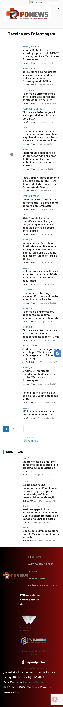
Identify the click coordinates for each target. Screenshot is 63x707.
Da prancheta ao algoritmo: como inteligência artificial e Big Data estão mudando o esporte (40, 466)
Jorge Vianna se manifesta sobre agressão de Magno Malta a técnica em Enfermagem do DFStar (39, 76)
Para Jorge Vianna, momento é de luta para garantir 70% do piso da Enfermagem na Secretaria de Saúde (40, 182)
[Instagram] (45, 25)
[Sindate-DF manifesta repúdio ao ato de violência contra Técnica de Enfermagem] (12, 372)
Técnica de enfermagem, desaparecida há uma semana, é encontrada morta (40, 315)
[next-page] (21, 429)
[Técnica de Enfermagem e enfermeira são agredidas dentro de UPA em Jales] (12, 95)
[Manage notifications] (55, 699)
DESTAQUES (27, 149)
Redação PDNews (29, 63)
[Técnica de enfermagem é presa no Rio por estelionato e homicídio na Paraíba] (12, 295)
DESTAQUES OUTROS (32, 109)
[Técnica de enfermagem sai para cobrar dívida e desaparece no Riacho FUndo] (12, 332)
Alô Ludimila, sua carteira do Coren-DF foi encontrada (40, 413)
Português (38, 2)
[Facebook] (40, 25)
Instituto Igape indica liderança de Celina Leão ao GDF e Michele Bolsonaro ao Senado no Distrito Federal (40, 514)
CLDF (24, 174)
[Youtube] (56, 25)
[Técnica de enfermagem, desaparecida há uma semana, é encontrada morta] (12, 313)
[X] (51, 25)
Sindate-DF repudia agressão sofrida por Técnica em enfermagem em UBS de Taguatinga (40, 354)
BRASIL (25, 127)
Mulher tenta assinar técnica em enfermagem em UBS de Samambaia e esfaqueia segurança (40, 276)
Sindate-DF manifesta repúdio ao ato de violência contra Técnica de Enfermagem (39, 375)
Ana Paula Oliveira (30, 362)
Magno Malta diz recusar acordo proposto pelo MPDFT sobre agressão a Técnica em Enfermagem (40, 55)
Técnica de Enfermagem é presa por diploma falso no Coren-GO (39, 115)
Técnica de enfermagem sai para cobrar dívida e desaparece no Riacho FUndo (40, 333)
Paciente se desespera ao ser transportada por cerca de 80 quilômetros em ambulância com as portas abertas (39, 159)
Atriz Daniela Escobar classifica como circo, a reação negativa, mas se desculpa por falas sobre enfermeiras (38, 224)
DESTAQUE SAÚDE (30, 46)
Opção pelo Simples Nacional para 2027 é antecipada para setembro (41, 534)
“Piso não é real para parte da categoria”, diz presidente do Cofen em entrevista (40, 202)
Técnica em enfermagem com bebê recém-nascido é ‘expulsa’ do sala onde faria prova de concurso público (39, 135)
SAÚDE (25, 268)
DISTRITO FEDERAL (31, 346)
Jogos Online (28, 458)
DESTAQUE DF (28, 68)
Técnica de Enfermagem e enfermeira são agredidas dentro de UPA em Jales (38, 97)
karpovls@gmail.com (36, 682)
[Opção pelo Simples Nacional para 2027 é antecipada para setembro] (12, 532)
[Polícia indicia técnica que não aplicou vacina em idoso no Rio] (12, 394)
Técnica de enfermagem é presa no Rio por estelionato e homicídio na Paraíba (40, 296)
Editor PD (26, 474)
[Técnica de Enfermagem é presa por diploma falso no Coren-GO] (12, 114)
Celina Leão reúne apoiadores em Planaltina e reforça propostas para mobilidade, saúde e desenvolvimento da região (40, 491)
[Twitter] (38, 550)
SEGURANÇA (28, 90)
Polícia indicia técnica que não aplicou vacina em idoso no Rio (40, 396)
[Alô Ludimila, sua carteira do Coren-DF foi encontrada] (12, 413)
